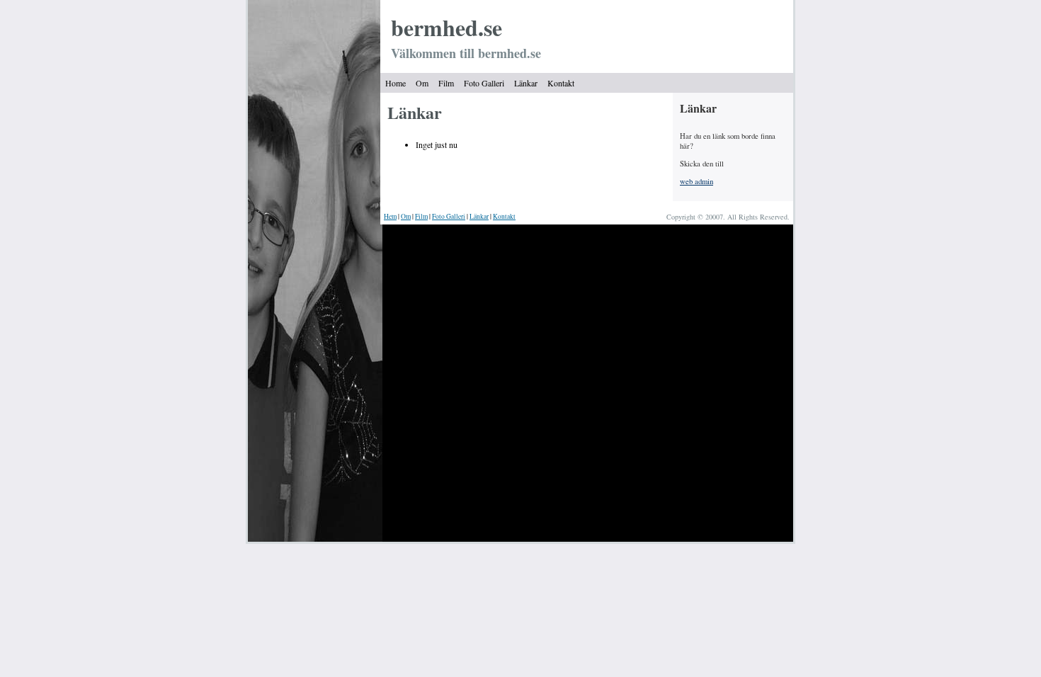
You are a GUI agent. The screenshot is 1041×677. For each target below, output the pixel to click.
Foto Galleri (484, 83)
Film (446, 83)
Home (395, 83)
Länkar (525, 83)
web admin (696, 181)
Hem (390, 216)
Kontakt (560, 83)
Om (422, 83)
